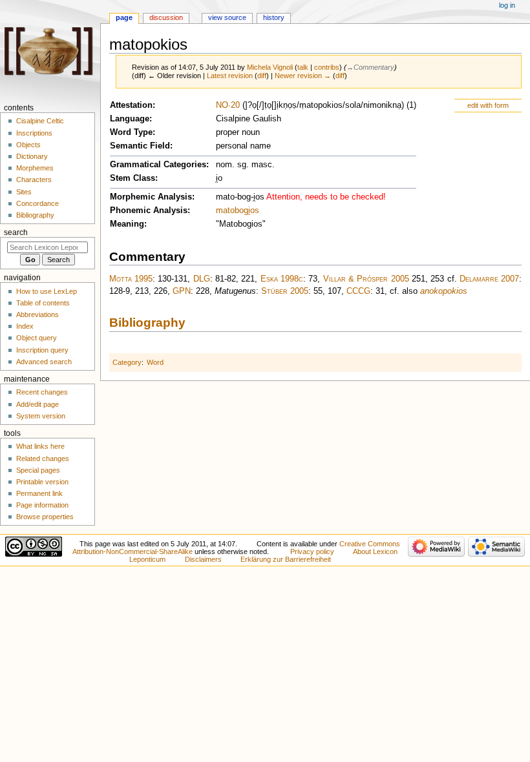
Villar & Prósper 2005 (366, 278)
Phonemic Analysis (148, 210)
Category (127, 362)
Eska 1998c (281, 278)
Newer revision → (303, 75)
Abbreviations (37, 314)
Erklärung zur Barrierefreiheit (285, 559)
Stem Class (132, 178)
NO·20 (228, 105)
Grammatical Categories (158, 164)
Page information (42, 505)
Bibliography (147, 322)
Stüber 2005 (284, 291)
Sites (24, 192)
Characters (34, 179)
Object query (36, 338)
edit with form (488, 105)
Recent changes (42, 392)
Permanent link (39, 493)
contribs (326, 67)
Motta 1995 (131, 278)
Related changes (42, 458)
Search (16, 232)
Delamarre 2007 (489, 278)
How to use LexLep (46, 291)
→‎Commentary (370, 67)
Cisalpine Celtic (40, 121)
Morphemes (35, 168)
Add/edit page (37, 404)
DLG (201, 278)
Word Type (131, 132)
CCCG (358, 291)
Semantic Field (140, 145)
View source (227, 17)
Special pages (38, 470)
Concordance (37, 203)
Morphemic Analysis (151, 196)
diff (261, 75)
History (273, 17)
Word (155, 362)
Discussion (166, 17)
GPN (182, 291)
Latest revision (230, 75)
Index (25, 326)
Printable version (42, 482)
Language (129, 118)
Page (124, 17)
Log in (507, 5)
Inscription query (42, 350)
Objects (28, 145)
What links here (40, 446)
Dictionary (32, 156)
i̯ (249, 210)
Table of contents (43, 303)
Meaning (127, 224)
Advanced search (44, 362)
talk (302, 67)
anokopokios (443, 291)
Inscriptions (34, 133)
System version (40, 416)
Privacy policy (312, 551)
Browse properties (45, 516)
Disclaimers (203, 559)
